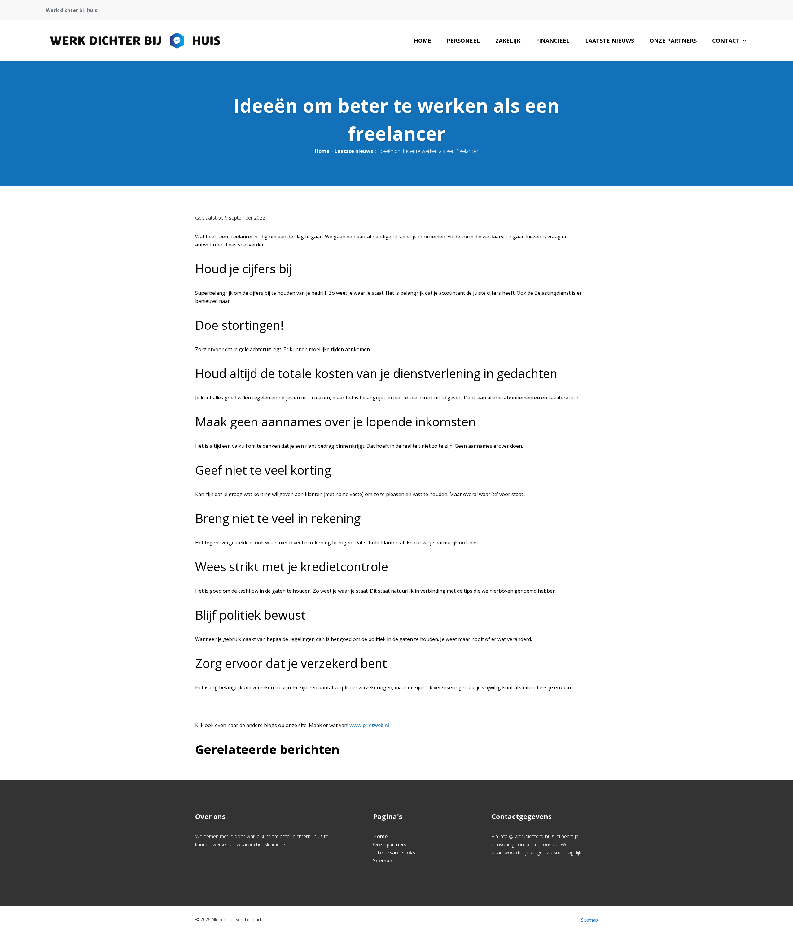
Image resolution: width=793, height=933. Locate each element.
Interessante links (394, 852)
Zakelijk (507, 40)
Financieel (553, 40)
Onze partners (673, 40)
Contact (726, 40)
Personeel (463, 40)
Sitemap (382, 860)
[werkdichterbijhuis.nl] (135, 40)
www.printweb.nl (369, 725)
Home (422, 40)
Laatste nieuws (609, 40)
